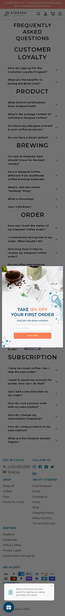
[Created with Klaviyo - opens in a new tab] (32, 348)
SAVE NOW (32, 335)
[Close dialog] (60, 268)
